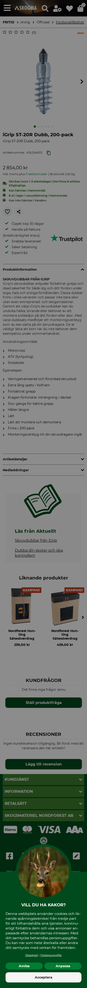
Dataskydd (31, 955)
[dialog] (43, 494)
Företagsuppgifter (51, 955)
